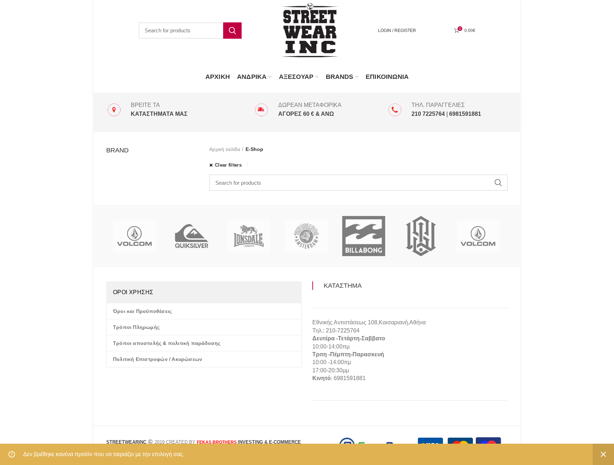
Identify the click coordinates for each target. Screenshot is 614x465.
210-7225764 (343, 331)
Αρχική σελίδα (224, 149)
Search (232, 30)
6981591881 (350, 378)
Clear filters (228, 165)
